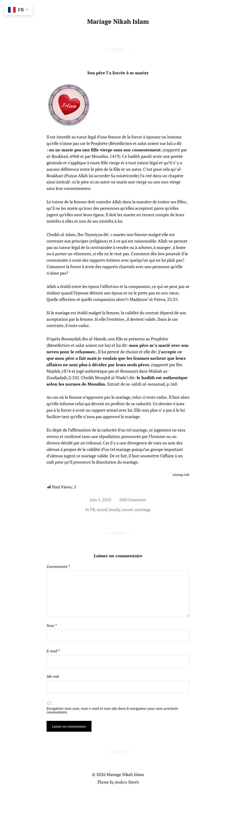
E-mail (53, 651)
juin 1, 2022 (100, 499)
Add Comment (132, 499)
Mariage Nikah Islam (118, 21)
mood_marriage (136, 509)
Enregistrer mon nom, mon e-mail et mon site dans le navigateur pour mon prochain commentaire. (112, 710)
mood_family (108, 509)
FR (92, 509)
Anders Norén (127, 782)
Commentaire (58, 566)
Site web (53, 676)
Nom (51, 625)
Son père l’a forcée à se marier (118, 72)
